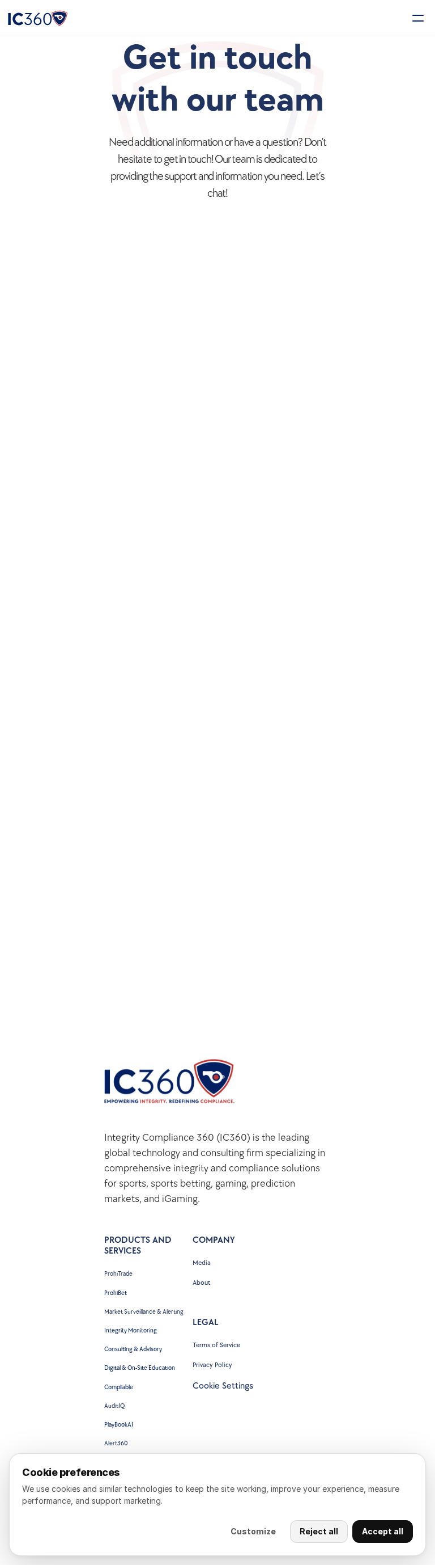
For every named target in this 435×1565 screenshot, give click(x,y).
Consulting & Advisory (133, 1349)
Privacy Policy (212, 1365)
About (201, 1283)
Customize (253, 1531)
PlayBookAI (118, 1424)
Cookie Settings (223, 1386)
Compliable (118, 1387)
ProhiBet (115, 1293)
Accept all (382, 1531)
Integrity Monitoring (130, 1330)
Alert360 (116, 1443)
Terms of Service (216, 1345)
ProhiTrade (119, 1273)
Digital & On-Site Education (139, 1368)
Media (202, 1263)
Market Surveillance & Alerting (144, 1311)
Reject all (319, 1531)
